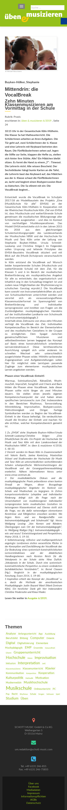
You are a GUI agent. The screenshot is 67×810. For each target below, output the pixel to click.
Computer (37, 638)
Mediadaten (33, 790)
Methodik (29, 678)
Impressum (33, 793)
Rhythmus (24, 694)
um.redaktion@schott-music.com (33, 749)
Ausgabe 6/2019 (37, 598)
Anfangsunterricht (27, 634)
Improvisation (45, 657)
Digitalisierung (25, 643)
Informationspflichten (33, 796)
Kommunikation (15, 673)
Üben (24, 698)
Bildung (24, 638)
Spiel (58, 694)
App (41, 634)
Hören (29, 658)
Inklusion (11, 663)
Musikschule (19, 688)
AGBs (33, 799)
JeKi (44, 664)
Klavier (50, 668)
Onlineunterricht (42, 689)
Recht (15, 694)
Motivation (42, 678)
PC (54, 689)
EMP (28, 647)
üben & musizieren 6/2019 (36, 120)
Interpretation (29, 663)
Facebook (33, 786)
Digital (10, 643)
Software (50, 694)
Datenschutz (33, 803)
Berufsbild (12, 638)
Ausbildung (50, 634)
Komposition (31, 673)
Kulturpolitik (14, 677)
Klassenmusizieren (13, 669)
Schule (33, 694)
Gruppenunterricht (27, 652)
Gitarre (8, 653)
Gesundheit (50, 648)
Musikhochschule (36, 682)
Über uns (33, 783)
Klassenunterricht (33, 668)
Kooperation (46, 673)
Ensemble (38, 648)
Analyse (11, 633)
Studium (12, 698)
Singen (41, 694)
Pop (7, 694)
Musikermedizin (13, 683)
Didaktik (50, 638)
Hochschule (15, 658)
